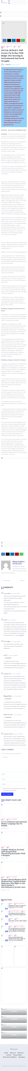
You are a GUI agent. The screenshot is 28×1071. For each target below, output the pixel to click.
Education (9, 46)
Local (15, 46)
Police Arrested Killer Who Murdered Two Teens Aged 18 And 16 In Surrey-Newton (17, 938)
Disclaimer (22, 1057)
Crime (15, 935)
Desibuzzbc (8, 64)
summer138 (7, 674)
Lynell (5, 620)
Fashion (14, 1019)
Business (11, 918)
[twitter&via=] (9, 40)
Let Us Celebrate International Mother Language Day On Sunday (14, 824)
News (19, 46)
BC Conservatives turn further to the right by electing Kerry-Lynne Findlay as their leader (17, 929)
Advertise (21, 1052)
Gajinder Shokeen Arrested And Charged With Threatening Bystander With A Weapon (13, 852)
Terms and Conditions (10, 1057)
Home (6, 1052)
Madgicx (21, 635)
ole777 (6, 655)
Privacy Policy (17, 1055)
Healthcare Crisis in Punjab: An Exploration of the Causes (17, 906)
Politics (3, 47)
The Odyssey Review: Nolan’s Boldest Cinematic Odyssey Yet (17, 913)
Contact (8, 1055)
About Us (13, 1052)
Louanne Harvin (8, 734)
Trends (14, 1035)
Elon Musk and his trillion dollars (18, 921)
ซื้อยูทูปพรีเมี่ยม (8, 696)
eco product (7, 593)
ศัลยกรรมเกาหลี (8, 714)
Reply (18, 593)
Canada (3, 46)
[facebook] (5, 40)
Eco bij (5, 613)
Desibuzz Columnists (12, 819)
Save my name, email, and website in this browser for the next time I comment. (14, 789)
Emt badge (7, 641)
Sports (14, 1027)
